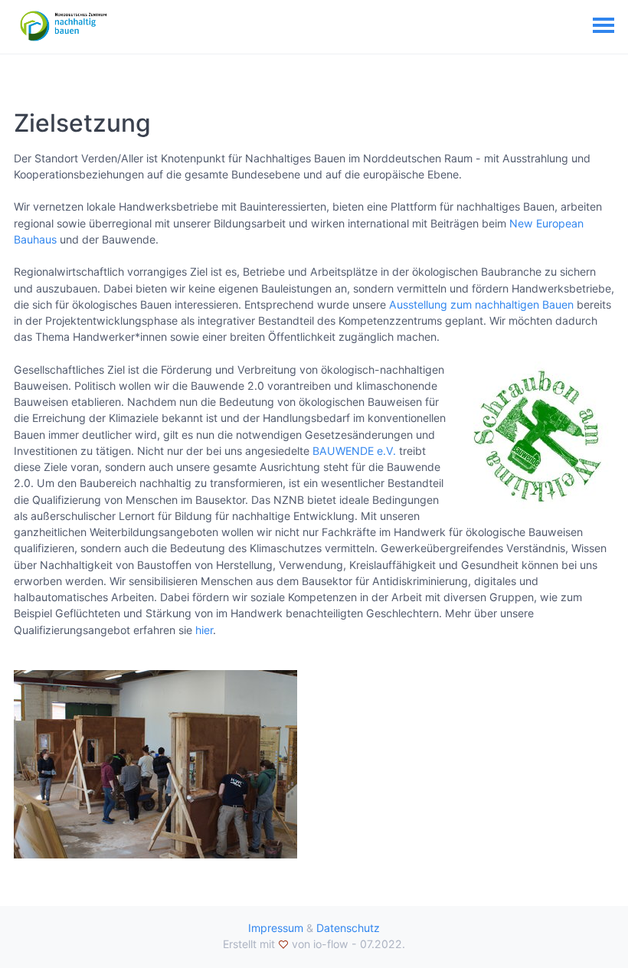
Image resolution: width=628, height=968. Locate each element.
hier (204, 629)
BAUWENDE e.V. (354, 450)
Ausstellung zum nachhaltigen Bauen (481, 304)
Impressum (275, 927)
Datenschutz (348, 927)
